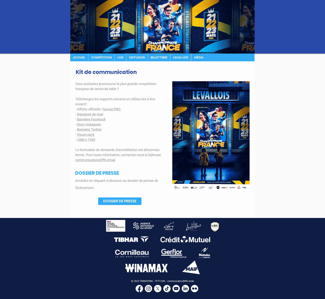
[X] (157, 288)
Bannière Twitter (89, 129)
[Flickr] (194, 288)
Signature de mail (90, 114)
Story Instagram (89, 124)
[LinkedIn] (185, 288)
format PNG (112, 109)
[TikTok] (167, 288)
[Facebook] (139, 288)
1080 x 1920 (86, 140)
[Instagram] (148, 288)
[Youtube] (176, 288)
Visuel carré (85, 135)
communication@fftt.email (95, 160)
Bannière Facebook (91, 119)
